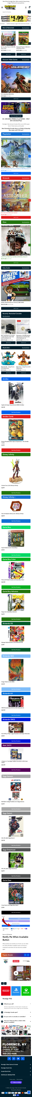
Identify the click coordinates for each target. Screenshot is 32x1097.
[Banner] (6, 961)
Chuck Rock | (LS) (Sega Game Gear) (9, 905)
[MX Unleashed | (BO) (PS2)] (16, 78)
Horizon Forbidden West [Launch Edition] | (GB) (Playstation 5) (16, 168)
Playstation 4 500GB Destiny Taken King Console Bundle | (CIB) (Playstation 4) (23, 337)
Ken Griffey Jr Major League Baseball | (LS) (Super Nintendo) (15, 733)
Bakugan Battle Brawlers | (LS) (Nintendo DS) (12, 642)
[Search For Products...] (29, 11)
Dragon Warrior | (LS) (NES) (7, 681)
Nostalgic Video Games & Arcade (18, 1088)
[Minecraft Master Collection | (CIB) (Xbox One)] (23, 38)
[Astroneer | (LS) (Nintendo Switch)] (16, 196)
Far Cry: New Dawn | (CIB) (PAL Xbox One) (8, 47)
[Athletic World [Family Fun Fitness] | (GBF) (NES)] (16, 286)
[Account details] (25, 7)
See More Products (16, 412)
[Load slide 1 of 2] (13, 20)
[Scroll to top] (29, 1092)
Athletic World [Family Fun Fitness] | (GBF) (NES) (12, 302)
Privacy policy (12, 1079)
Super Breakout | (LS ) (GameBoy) (9, 547)
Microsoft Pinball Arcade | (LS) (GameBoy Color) (12, 579)
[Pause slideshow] (21, 20)
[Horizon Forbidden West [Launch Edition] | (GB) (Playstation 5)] (16, 152)
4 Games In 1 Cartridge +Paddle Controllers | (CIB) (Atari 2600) (14, 762)
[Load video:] (16, 973)
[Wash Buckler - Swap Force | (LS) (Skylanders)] (8, 358)
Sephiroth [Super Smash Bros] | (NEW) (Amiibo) (12, 405)
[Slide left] (2, 43)
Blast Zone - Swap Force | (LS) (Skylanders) (23, 367)
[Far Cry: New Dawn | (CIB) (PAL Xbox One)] (8, 38)
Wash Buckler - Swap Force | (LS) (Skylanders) (7, 367)
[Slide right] (29, 43)
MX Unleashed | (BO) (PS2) (7, 94)
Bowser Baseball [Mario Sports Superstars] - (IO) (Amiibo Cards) (15, 442)
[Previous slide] (11, 20)
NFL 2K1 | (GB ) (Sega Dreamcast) (9, 868)
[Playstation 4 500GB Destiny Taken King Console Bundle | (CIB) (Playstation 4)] (23, 326)
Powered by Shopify (16, 1090)
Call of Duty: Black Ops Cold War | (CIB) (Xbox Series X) (14, 256)
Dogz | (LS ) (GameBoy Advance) (9, 612)
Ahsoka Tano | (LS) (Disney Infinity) (9, 485)
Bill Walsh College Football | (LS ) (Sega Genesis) (12, 801)
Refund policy (20, 1079)
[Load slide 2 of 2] (15, 20)
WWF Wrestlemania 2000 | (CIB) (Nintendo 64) (12, 707)
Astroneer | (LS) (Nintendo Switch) (9, 212)
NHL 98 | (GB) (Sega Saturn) (8, 838)
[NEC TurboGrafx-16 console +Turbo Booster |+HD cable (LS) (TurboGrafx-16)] (8, 326)
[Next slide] (18, 20)
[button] (2, 7)
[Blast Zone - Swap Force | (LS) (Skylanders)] (23, 358)
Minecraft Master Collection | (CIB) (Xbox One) (23, 47)
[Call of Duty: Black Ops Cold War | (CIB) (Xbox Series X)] (16, 241)
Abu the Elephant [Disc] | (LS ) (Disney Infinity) (12, 513)
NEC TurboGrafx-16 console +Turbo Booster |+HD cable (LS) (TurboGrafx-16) (8, 337)
